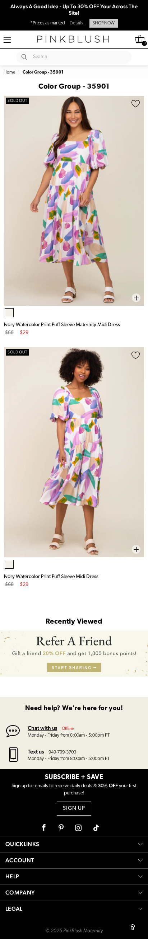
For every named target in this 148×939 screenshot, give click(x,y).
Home (9, 72)
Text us (36, 751)
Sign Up (74, 808)
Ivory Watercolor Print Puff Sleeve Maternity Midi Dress (62, 325)
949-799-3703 (62, 752)
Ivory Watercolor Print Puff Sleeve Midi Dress (51, 576)
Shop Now (104, 23)
